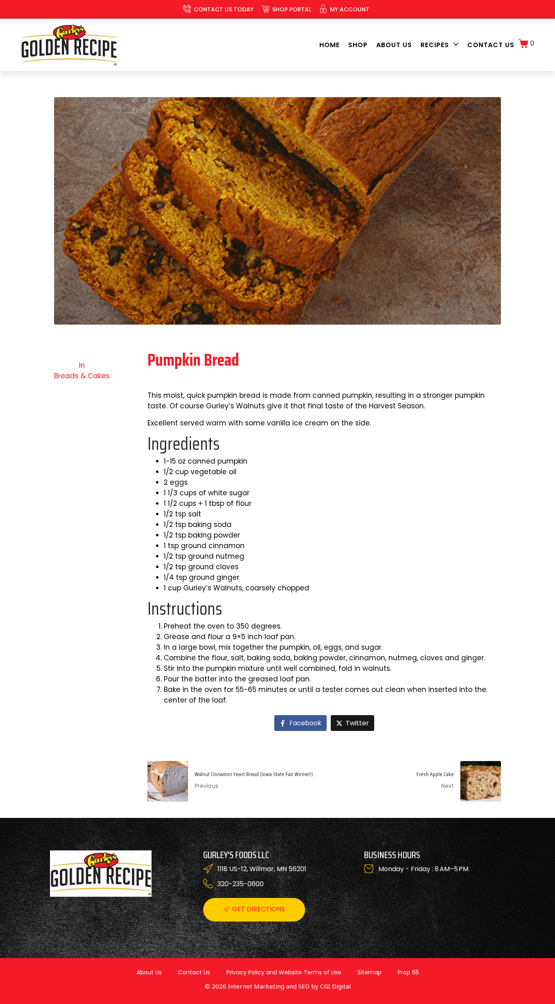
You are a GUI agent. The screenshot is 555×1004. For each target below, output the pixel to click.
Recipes (435, 45)
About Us (394, 45)
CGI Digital (335, 986)
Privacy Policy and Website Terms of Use (283, 972)
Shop (358, 45)
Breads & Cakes (81, 376)
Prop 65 (408, 972)
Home (329, 45)
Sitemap (370, 972)
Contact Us (490, 45)
